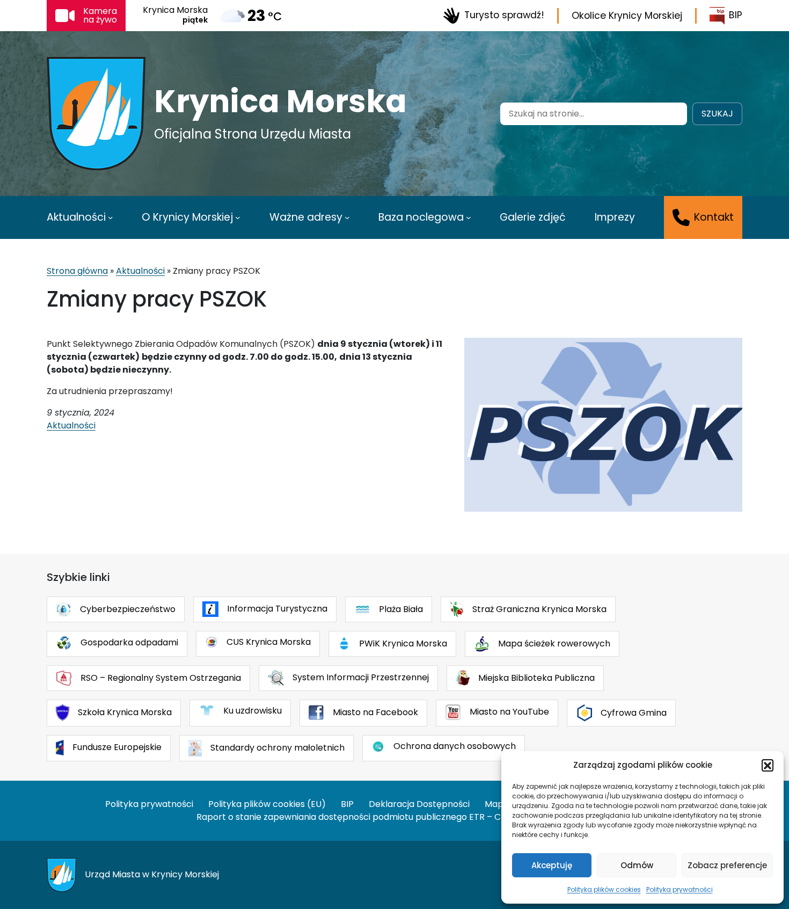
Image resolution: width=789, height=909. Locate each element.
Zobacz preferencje (727, 865)
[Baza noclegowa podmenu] (468, 217)
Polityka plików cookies (604, 889)
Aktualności (140, 271)
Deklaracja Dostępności (419, 804)
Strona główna (77, 271)
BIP (735, 15)
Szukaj (717, 113)
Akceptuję (551, 865)
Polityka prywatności (679, 889)
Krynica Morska (280, 101)
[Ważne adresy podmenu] (347, 217)
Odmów (636, 865)
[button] (767, 765)
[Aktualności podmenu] (110, 217)
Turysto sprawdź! (504, 15)
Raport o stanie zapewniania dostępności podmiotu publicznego (331, 817)
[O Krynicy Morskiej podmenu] (237, 217)
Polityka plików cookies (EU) (267, 804)
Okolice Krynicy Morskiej (627, 15)
